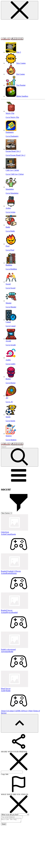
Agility (3, 691)
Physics (9, 612)
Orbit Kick (5, 532)
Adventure (5, 652)
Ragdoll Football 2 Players (11, 571)
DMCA (19, 711)
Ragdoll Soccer (6, 610)
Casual (8, 534)
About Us (4, 711)
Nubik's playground (8, 649)
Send (3, 824)
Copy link (4, 774)
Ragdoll (9, 573)
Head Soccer (5, 689)
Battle (11, 652)
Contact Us (12, 711)
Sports (13, 534)
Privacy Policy (27, 711)
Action (3, 534)
